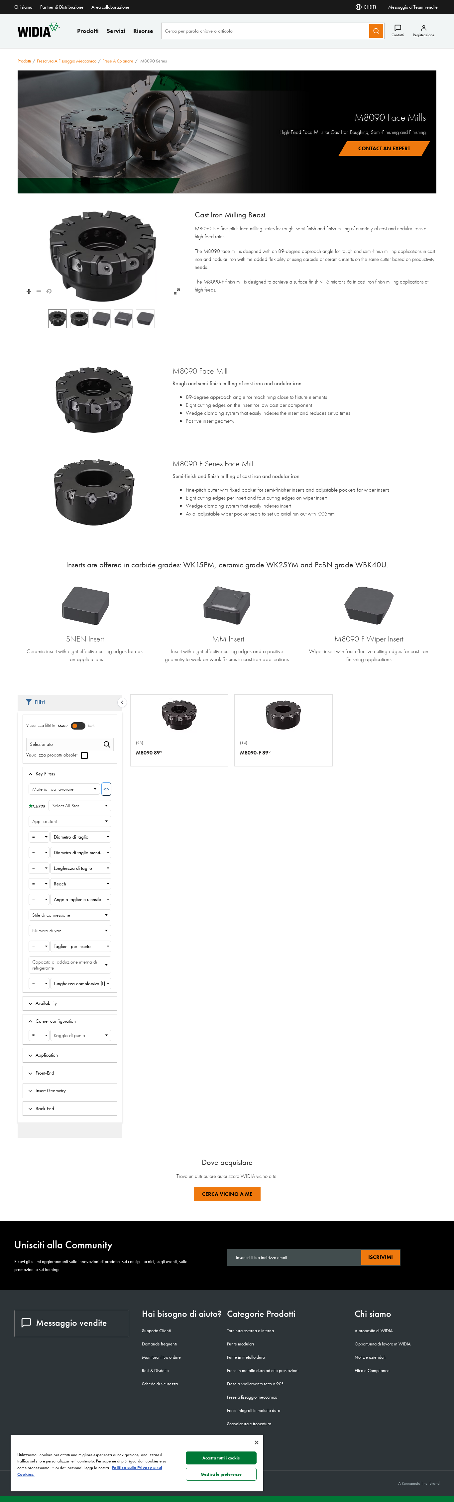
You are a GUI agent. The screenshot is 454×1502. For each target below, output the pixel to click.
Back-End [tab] (45, 1108)
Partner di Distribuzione (61, 7)
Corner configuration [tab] (56, 1021)
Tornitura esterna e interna (250, 1330)
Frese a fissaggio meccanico (252, 1397)
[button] (103, 256)
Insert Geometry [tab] (51, 1090)
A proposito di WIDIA (374, 1330)
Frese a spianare (117, 61)
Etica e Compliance (372, 1370)
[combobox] (39, 837)
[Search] (376, 31)
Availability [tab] (46, 1003)
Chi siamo (23, 7)
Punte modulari (240, 1344)
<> (106, 789)
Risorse (143, 31)
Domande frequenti (159, 1344)
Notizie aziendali (370, 1357)
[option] (57, 318)
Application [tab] (47, 1055)
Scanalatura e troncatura (249, 1424)
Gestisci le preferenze (221, 1474)
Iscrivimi (380, 1257)
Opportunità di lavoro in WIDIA (383, 1344)
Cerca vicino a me (227, 1194)
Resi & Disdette (155, 1370)
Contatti (398, 35)
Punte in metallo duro (246, 1357)
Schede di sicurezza (160, 1384)
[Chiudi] (257, 1442)
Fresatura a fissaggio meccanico (66, 61)
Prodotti (88, 31)
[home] (39, 35)
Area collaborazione (110, 7)
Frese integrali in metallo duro (253, 1410)
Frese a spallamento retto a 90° (255, 1384)
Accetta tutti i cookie (221, 1458)
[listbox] (103, 319)
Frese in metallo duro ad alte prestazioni (262, 1370)
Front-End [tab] (45, 1073)
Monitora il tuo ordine (161, 1357)
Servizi (116, 31)
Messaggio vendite (71, 1323)
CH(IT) (370, 7)
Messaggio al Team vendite (413, 7)
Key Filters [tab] (45, 773)
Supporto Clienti (156, 1330)
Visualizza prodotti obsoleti (53, 754)
